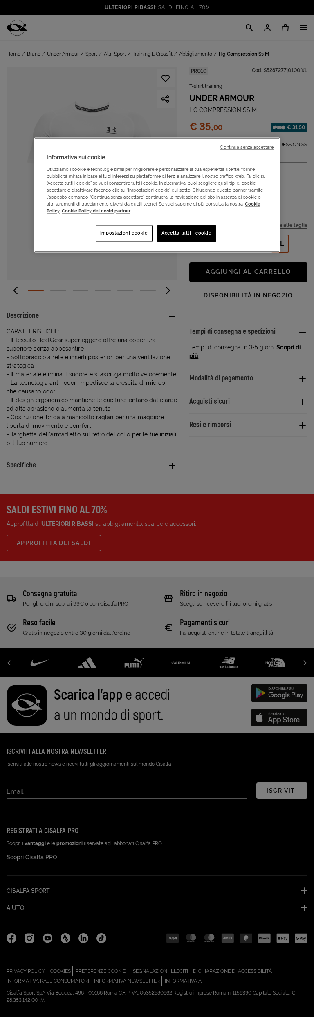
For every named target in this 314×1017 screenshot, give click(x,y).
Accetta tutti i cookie (186, 233)
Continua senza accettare (247, 147)
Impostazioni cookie (124, 233)
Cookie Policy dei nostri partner (96, 211)
